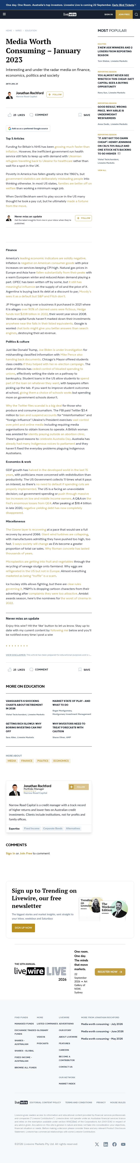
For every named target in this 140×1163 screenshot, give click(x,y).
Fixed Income (32, 828)
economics (61, 761)
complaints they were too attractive (53, 593)
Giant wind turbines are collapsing (65, 534)
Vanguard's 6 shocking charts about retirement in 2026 (24, 705)
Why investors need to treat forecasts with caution (68, 727)
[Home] (70, 14)
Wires (18, 31)
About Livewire (68, 1036)
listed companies (47, 1023)
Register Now (107, 972)
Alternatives (73, 828)
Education (31, 31)
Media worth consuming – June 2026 (102, 1031)
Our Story (65, 1030)
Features (64, 1043)
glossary (42, 1030)
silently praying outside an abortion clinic (56, 434)
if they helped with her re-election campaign (53, 364)
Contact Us (65, 1066)
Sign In (108, 14)
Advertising (66, 1023)
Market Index (67, 1083)
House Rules (117, 1102)
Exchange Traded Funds (25, 1032)
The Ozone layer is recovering (26, 529)
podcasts (42, 1043)
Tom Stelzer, (104, 61)
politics (42, 761)
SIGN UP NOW (23, 928)
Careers (64, 1050)
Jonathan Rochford (30, 93)
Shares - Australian (21, 1042)
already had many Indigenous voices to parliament (40, 444)
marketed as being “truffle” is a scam (31, 576)
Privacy (101, 1102)
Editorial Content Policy (45, 1102)
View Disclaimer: (16, 654)
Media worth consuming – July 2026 (102, 1024)
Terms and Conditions (78, 1102)
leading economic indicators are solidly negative (52, 258)
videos (41, 1036)
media (12, 761)
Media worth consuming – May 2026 (102, 1038)
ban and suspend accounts (38, 415)
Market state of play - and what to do (71, 703)
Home (9, 31)
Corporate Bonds (52, 828)
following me (59, 630)
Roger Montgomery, (62, 710)
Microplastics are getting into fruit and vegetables (39, 561)
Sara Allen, (11, 737)
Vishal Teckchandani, (16, 714)
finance (26, 761)
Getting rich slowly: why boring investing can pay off (24, 727)
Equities (102, 44)
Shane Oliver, (58, 737)
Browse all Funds (25, 1067)
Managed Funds (24, 1023)
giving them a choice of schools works (46, 393)
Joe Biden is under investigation (61, 350)
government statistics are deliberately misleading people (44, 179)
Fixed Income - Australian (23, 1059)
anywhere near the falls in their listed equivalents (39, 323)
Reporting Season (107, 72)
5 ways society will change (30, 544)
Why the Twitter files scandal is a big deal (34, 406)
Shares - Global (24, 1050)
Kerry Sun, (103, 92)
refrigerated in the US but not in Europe (33, 571)
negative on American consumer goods (47, 263)
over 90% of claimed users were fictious (48, 309)
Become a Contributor (67, 1058)
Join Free (124, 14)
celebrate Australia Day (55, 439)
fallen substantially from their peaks (60, 272)
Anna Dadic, (104, 124)
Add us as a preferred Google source (30, 128)
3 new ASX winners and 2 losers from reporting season (115, 51)
